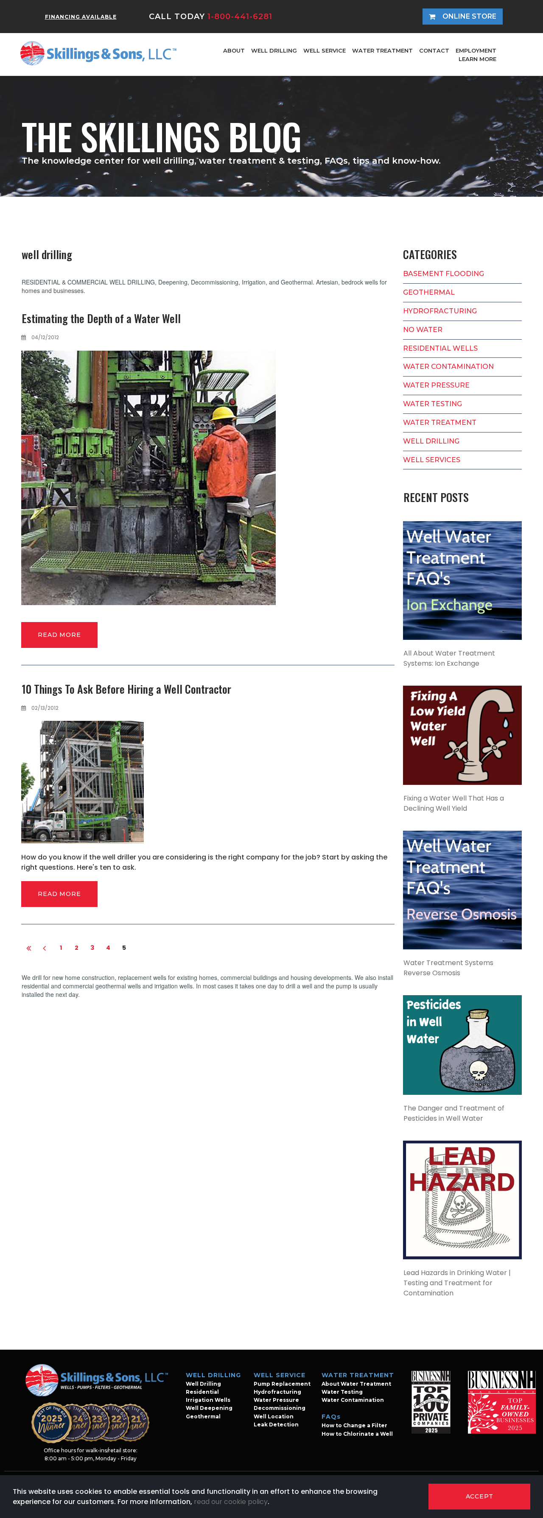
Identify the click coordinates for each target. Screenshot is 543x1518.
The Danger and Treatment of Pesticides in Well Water (453, 1113)
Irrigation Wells (208, 1400)
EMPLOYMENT (476, 50)
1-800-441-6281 (239, 16)
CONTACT (434, 50)
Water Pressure (276, 1400)
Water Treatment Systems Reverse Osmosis (448, 968)
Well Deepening (209, 1408)
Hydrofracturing (277, 1392)
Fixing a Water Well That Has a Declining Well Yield (453, 803)
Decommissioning (279, 1408)
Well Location (274, 1416)
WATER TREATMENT (382, 50)
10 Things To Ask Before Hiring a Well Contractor (126, 689)
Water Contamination (353, 1400)
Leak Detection (276, 1424)
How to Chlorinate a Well (357, 1434)
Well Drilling (203, 1384)
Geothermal (203, 1416)
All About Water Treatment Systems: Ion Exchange (449, 658)
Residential (202, 1392)
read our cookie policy (231, 1502)
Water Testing (342, 1392)
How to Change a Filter (354, 1425)
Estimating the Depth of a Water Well (101, 318)
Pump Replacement (282, 1384)
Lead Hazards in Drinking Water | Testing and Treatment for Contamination (457, 1283)
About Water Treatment (356, 1384)
